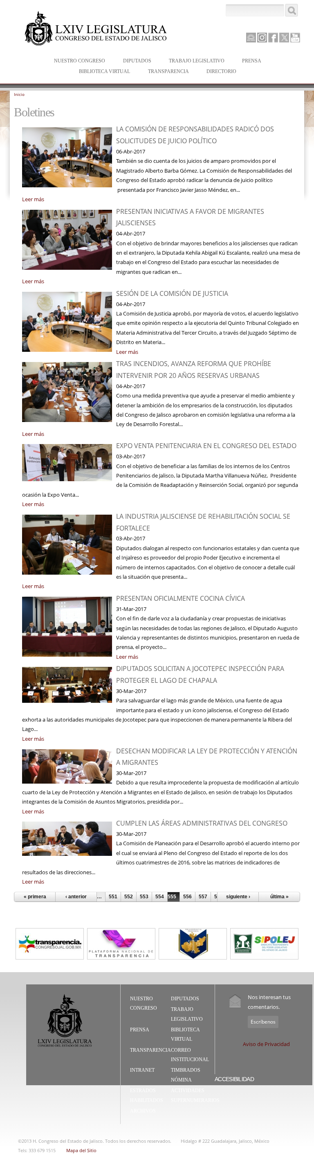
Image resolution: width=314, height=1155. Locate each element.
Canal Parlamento (251, 37)
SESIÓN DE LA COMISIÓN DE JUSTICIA (172, 293)
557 (203, 897)
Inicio (19, 94)
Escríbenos (263, 1021)
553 (144, 897)
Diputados (133, 61)
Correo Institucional (190, 1055)
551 (113, 897)
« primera (35, 897)
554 (159, 897)
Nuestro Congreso (75, 61)
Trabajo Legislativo (192, 61)
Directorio (221, 71)
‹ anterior (76, 897)
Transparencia (168, 71)
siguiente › (238, 897)
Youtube (295, 37)
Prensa (247, 61)
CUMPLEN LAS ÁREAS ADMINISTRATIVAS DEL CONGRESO (201, 823)
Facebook (273, 37)
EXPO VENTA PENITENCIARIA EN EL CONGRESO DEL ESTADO (206, 445)
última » (279, 897)
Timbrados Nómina (185, 1075)
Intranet (142, 1070)
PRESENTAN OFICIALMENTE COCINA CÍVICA (180, 598)
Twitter (284, 37)
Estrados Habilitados (146, 1095)
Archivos (143, 1111)
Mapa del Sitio (81, 1150)
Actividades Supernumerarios (195, 1095)
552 (128, 897)
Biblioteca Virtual (100, 72)
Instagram (262, 37)
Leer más (33, 199)
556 (187, 897)
